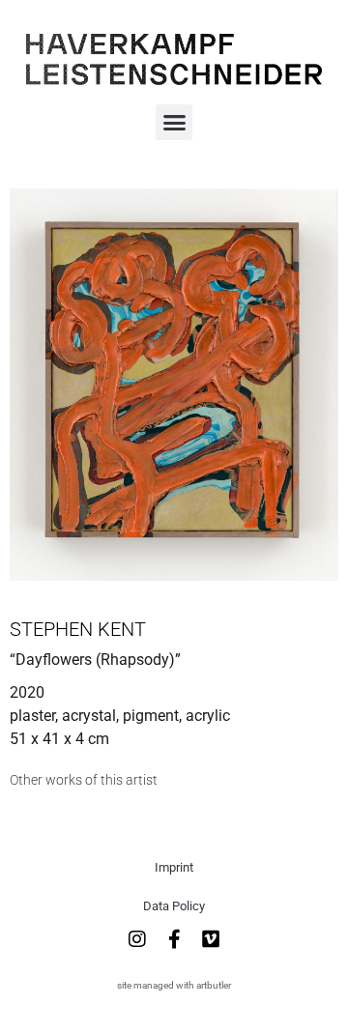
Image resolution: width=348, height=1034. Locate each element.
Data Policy (174, 906)
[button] (174, 122)
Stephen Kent (78, 629)
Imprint (174, 867)
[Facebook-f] (174, 939)
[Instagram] (137, 939)
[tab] (84, 780)
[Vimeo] (210, 939)
